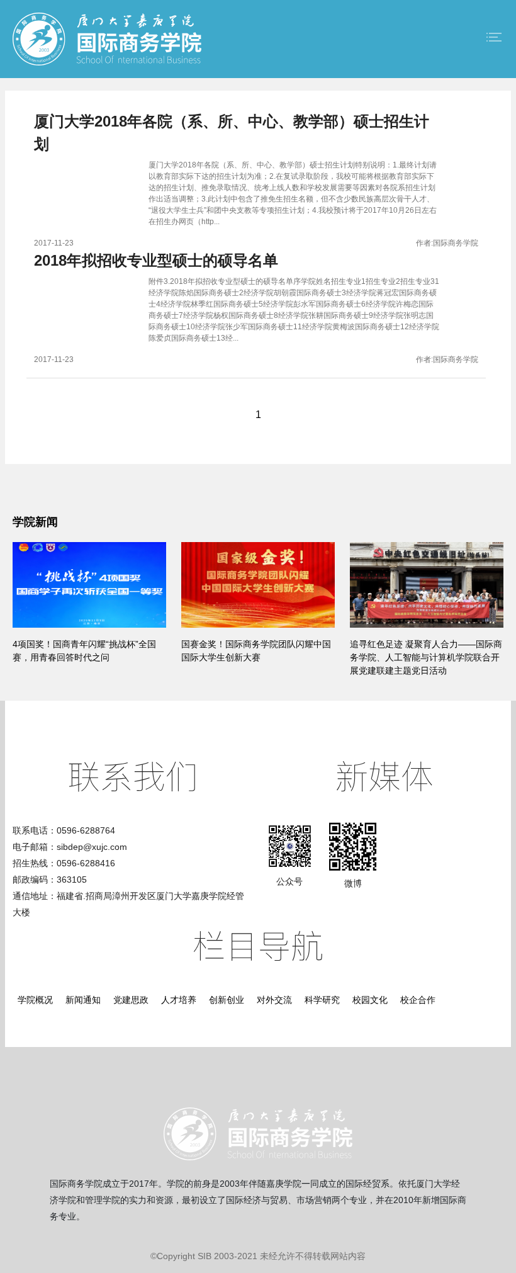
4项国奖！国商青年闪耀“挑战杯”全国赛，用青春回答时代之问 (84, 650)
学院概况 (35, 1000)
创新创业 (226, 1000)
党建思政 (131, 1000)
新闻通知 (83, 1000)
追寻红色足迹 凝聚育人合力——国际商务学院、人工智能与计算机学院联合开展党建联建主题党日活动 (426, 657)
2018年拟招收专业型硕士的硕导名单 (156, 260)
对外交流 (274, 1000)
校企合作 (417, 1000)
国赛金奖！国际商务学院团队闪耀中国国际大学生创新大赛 (256, 650)
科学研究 (322, 1000)
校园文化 (370, 1000)
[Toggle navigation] (494, 37)
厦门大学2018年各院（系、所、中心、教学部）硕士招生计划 (231, 132)
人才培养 (178, 1000)
